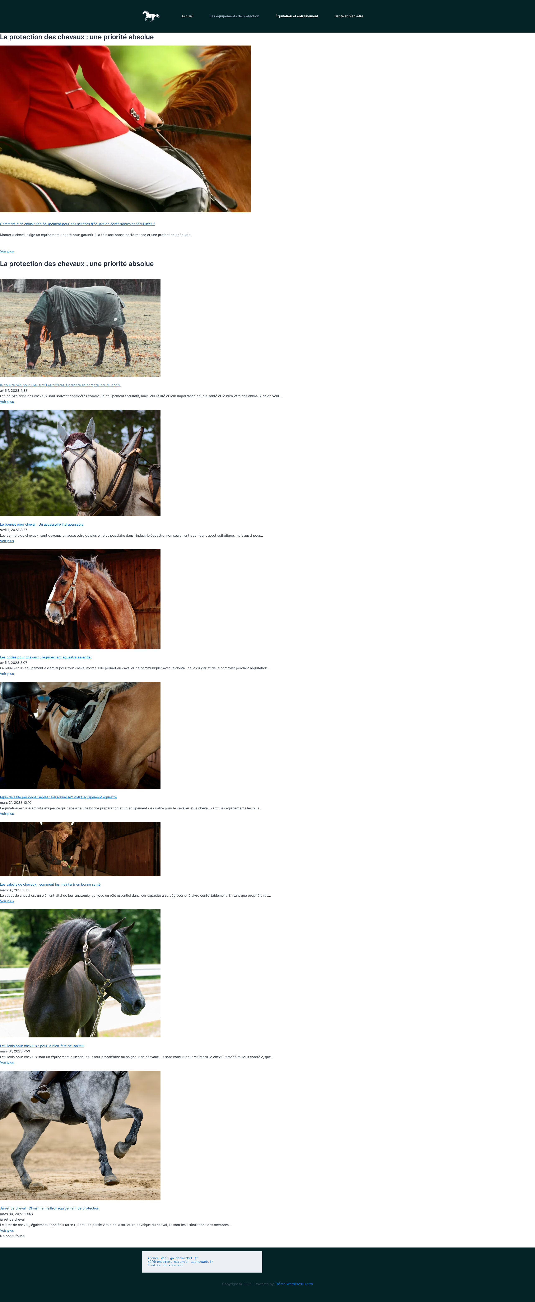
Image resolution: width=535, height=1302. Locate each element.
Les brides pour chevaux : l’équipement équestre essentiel (45, 657)
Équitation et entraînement (297, 16)
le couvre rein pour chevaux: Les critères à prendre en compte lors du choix (60, 385)
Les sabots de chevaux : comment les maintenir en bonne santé (50, 884)
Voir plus (7, 251)
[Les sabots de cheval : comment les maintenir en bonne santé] (80, 849)
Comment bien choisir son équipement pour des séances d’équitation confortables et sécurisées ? (77, 224)
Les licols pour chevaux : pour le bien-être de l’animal (42, 1046)
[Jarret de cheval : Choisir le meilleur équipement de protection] (80, 1135)
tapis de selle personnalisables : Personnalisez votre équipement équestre (58, 797)
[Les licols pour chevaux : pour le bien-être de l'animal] (80, 973)
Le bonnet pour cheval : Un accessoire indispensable (41, 524)
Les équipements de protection (234, 16)
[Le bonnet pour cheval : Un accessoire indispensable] (80, 463)
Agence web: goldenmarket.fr (174, 1258)
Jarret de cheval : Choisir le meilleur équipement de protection (49, 1208)
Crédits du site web (165, 1265)
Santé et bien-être (349, 16)
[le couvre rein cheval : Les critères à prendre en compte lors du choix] (80, 327)
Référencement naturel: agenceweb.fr (181, 1262)
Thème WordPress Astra (294, 1284)
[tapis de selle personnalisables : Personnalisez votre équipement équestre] (80, 735)
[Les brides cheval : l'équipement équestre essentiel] (80, 599)
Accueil (187, 16)
